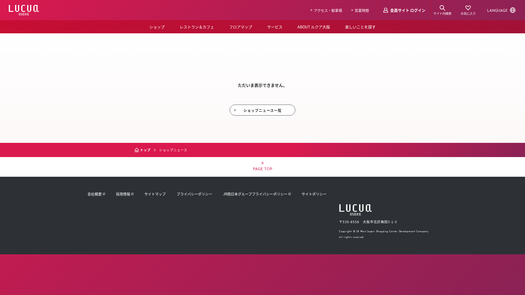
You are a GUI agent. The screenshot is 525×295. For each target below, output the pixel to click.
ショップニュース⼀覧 (262, 110)
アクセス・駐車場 (328, 10)
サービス (274, 27)
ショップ (157, 27)
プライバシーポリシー (194, 194)
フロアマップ (240, 27)
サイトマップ (155, 194)
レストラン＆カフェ (197, 27)
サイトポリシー (314, 194)
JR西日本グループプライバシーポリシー (255, 194)
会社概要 (95, 194)
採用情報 (123, 194)
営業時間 (362, 10)
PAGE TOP (262, 169)
